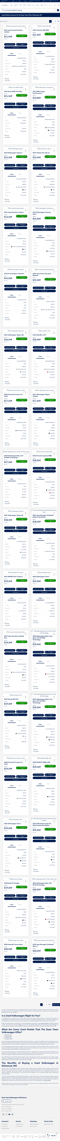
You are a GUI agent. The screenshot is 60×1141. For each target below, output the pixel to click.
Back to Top (56, 1004)
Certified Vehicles (5, 1128)
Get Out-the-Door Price (22, 36)
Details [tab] (11, 53)
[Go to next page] (55, 21)
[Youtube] (9, 1114)
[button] (25, 28)
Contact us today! (47, 1080)
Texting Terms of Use (48, 1124)
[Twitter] (6, 1114)
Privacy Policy (13, 1136)
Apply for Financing (34, 1124)
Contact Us (7, 1101)
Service (18, 1121)
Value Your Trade (16, 47)
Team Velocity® (46, 1136)
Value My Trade (33, 1126)
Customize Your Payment (9, 44)
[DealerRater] (12, 1114)
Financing (33, 1121)
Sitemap (22, 1136)
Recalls (36, 1136)
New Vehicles (4, 1124)
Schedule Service (19, 1124)
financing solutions (44, 1023)
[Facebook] (3, 1114)
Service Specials (19, 1126)
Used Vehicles (5, 1126)
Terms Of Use (18, 1136)
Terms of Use (48, 1121)
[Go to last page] (58, 21)
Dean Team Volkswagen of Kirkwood (6, 1136)
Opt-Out (33, 1136)
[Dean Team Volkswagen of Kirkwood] (6, 5)
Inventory (5, 1121)
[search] (58, 5)
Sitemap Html (25, 1136)
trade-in (20, 1024)
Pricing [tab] (19, 53)
